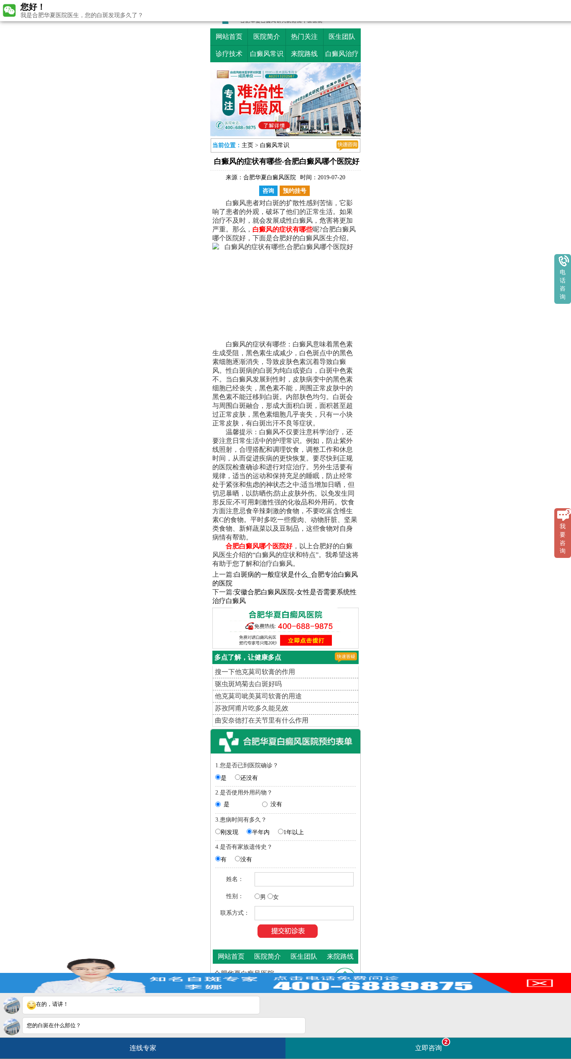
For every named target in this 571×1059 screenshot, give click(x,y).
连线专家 (143, 1047)
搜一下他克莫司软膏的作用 (255, 671)
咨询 (268, 191)
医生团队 (342, 36)
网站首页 (229, 36)
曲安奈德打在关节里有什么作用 (261, 720)
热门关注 (304, 36)
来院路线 (304, 53)
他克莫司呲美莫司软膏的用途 (258, 696)
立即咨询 (431, 1045)
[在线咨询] (347, 145)
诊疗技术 (229, 53)
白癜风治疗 (342, 53)
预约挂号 (294, 191)
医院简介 (266, 36)
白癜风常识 (266, 53)
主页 (247, 145)
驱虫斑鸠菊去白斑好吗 (248, 683)
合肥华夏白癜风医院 (269, 177)
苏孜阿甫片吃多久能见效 (251, 708)
